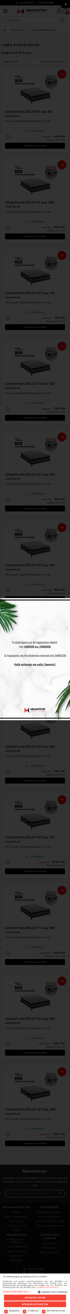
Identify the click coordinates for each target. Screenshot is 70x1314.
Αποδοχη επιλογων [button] (35, 1304)
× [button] (65, 1277)
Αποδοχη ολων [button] (35, 1297)
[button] (35, 1292)
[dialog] (35, 1293)
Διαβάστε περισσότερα (48, 1287)
